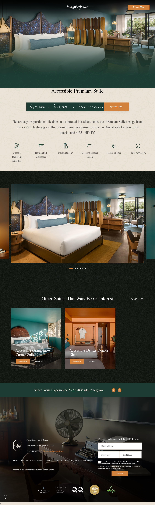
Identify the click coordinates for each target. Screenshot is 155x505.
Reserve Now (138, 7)
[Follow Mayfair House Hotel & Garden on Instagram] (119, 390)
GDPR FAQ (69, 460)
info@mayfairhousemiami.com (53, 451)
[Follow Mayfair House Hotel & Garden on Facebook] (113, 390)
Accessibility (49, 460)
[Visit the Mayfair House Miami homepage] (77, 7)
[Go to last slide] (10, 225)
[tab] (71, 268)
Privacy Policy (58, 460)
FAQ (21, 460)
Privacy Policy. (131, 463)
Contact (15, 460)
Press (26, 460)
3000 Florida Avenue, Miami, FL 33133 (40, 445)
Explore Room (39, 361)
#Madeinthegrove (90, 390)
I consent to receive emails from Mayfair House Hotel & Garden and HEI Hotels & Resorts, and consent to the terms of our (120, 462)
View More (92, 361)
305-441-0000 (34, 451)
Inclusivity (40, 460)
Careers (32, 460)
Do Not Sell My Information (84, 460)
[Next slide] (145, 225)
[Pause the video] (5, 497)
